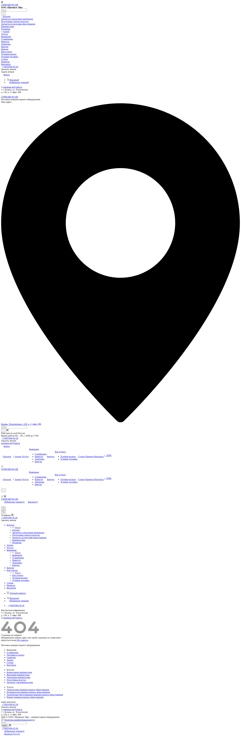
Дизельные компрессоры (18, 677)
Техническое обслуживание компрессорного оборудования (35, 695)
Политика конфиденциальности (19, 720)
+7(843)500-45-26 (10, 67)
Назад (18, 527)
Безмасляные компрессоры (19, 672)
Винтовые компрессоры (18, 675)
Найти (4, 726)
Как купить (17, 575)
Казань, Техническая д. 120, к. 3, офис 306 (21, 424)
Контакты (11, 665)
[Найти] (3, 13)
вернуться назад (8, 640)
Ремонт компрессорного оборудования (25, 697)
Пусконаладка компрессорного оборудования (28, 692)
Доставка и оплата (15, 655)
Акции (10, 660)
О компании (12, 652)
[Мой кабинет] (2, 494)
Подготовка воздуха (16, 680)
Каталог (16, 530)
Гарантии (11, 657)
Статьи (10, 662)
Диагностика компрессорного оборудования (28, 689)
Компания (17, 555)
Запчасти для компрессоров (20, 682)
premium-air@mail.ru (12, 87)
